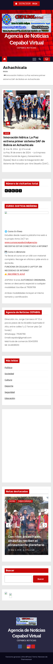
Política (8, 367)
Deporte (9, 386)
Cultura (8, 379)
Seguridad (10, 392)
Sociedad (9, 373)
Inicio (5, 71)
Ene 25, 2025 (19, 550)
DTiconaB (26, 149)
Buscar (10, 570)
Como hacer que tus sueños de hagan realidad (25, 541)
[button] (40, 59)
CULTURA (14, 501)
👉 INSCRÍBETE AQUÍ (15, 274)
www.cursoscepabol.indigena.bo (21, 242)
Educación (10, 398)
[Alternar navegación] (34, 59)
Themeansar (26, 659)
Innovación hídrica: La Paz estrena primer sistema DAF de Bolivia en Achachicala (24, 141)
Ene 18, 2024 (12, 149)
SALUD (7, 133)
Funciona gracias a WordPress (19, 657)
